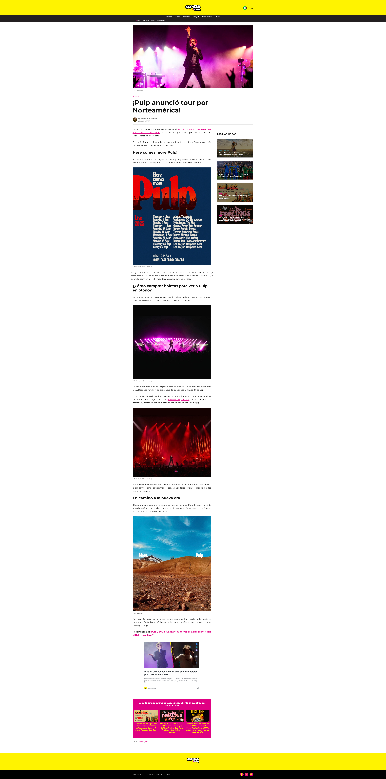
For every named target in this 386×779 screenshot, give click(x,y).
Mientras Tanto (207, 17)
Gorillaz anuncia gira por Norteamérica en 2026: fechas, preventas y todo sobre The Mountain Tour (234, 197)
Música (177, 17)
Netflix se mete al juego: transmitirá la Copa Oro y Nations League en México (235, 175)
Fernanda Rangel (149, 118)
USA (146, 742)
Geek (218, 17)
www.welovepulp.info (178, 399)
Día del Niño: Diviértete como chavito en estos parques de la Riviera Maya (233, 153)
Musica (141, 742)
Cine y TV (195, 17)
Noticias (169, 17)
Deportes (186, 17)
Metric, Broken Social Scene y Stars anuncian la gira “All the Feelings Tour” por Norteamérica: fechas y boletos (234, 219)
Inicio (134, 20)
